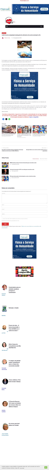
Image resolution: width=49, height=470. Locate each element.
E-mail (3, 209)
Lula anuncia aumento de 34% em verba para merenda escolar (22, 169)
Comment (3, 193)
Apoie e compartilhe (34, 117)
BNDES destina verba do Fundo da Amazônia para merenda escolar (23, 162)
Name (3, 204)
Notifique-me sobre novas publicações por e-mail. (11, 220)
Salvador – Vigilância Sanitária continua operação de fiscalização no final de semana (24, 135)
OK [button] (45, 467)
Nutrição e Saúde (14, 308)
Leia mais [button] (22, 468)
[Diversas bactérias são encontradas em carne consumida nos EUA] (9, 129)
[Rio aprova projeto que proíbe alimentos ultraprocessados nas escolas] (40, 129)
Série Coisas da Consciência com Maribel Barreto (15, 345)
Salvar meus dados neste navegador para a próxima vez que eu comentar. (15, 218)
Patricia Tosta (7, 37)
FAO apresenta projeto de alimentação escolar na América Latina (23, 176)
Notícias (4, 33)
